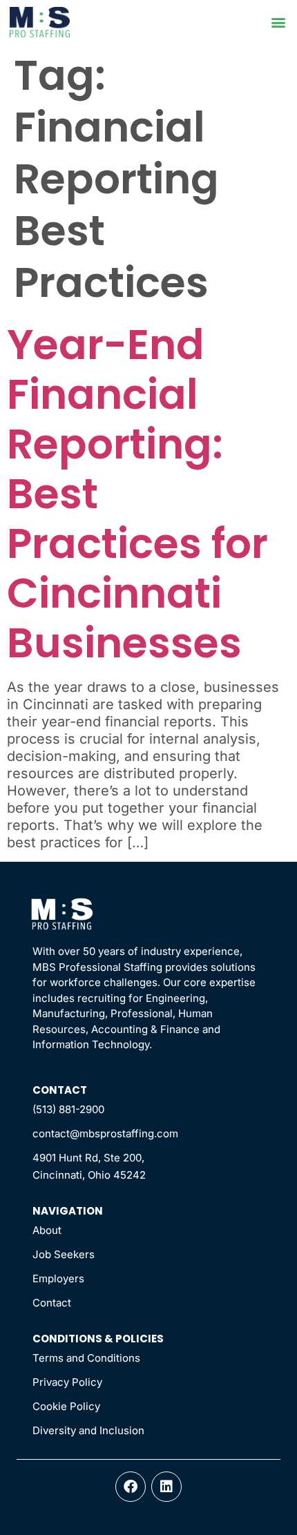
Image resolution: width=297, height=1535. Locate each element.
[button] (278, 22)
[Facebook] (130, 1486)
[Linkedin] (166, 1486)
